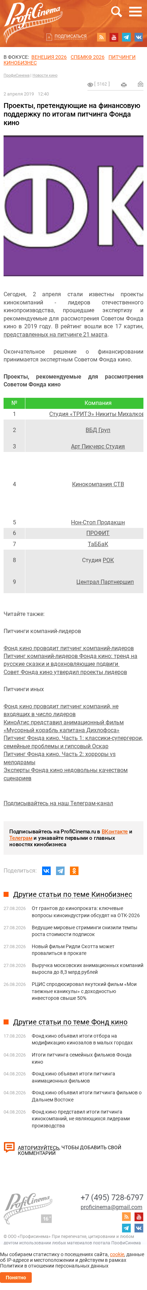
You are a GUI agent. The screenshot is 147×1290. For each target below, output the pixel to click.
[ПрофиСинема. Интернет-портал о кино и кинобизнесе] (33, 14)
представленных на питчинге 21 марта (55, 334)
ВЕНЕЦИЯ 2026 (49, 57)
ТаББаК (98, 544)
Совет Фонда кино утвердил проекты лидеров (65, 672)
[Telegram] (60, 871)
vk (139, 37)
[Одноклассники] (74, 871)
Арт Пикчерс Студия (98, 446)
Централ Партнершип (105, 582)
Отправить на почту (140, 84)
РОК (108, 560)
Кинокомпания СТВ (98, 484)
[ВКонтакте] (46, 871)
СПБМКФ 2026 (88, 57)
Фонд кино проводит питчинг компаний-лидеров (69, 648)
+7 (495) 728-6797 (112, 1197)
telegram (126, 37)
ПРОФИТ (98, 533)
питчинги (122, 57)
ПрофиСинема (17, 75)
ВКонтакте (115, 831)
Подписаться (71, 36)
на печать (124, 85)
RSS (101, 37)
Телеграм (20, 838)
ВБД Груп (98, 430)
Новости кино (44, 75)
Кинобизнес (20, 63)
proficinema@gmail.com (111, 1207)
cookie (117, 1254)
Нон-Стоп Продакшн (98, 522)
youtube (114, 37)
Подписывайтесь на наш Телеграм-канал (58, 803)
